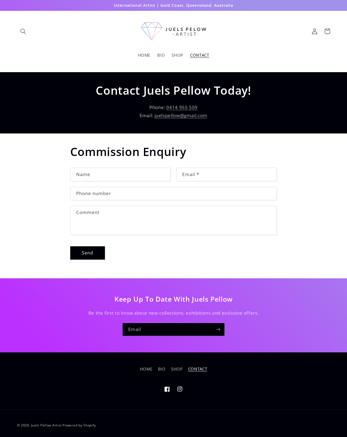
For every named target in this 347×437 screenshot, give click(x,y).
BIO (162, 369)
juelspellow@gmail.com (181, 115)
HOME (146, 369)
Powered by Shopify (79, 425)
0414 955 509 (182, 107)
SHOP (177, 369)
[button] (23, 31)
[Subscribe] (218, 329)
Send (87, 253)
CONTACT (197, 369)
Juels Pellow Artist (46, 425)
